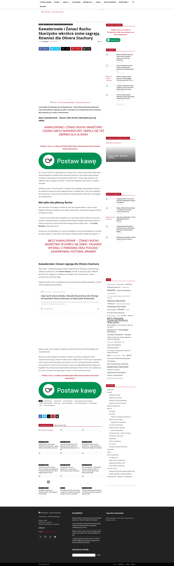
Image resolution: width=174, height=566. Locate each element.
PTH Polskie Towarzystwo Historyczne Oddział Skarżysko (118, 351)
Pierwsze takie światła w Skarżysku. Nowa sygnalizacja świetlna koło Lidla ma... (125, 96)
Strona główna (42, 22)
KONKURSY (110, 389)
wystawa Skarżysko (113, 369)
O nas (114, 564)
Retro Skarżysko (116, 355)
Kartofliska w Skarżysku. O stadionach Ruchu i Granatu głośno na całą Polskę (48, 492)
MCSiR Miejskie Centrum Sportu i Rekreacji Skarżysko (120, 326)
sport (40, 405)
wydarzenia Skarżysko (118, 367)
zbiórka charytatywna (49, 405)
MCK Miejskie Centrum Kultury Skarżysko (117, 320)
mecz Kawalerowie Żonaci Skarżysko (83, 401)
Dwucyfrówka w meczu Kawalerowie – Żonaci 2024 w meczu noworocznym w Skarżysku (69, 469)
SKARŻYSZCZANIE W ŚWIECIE (118, 403)
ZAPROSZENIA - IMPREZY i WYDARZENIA (63, 24)
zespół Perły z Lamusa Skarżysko (115, 378)
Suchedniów (111, 361)
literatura (130, 315)
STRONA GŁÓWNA (45, 2)
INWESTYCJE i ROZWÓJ (116, 419)
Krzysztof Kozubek (67, 401)
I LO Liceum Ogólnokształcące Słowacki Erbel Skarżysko (118, 297)
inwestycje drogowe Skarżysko (123, 303)
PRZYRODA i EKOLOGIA (116, 436)
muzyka (128, 334)
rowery (123, 355)
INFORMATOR (87, 2)
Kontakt (127, 564)
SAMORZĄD (112, 438)
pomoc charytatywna (67, 403)
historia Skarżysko (123, 290)
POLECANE (110, 449)
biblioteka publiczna (113, 287)
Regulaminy (121, 564)
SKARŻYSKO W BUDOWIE (118, 422)
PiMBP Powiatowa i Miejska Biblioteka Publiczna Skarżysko (119, 338)
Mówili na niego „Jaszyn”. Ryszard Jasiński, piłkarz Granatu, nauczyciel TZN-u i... (125, 78)
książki (118, 315)
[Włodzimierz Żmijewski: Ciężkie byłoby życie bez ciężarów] (110, 239)
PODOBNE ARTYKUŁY (46, 425)
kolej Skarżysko (111, 310)
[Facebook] (40, 537)
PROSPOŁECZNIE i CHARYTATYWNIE (120, 433)
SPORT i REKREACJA (58, 22)
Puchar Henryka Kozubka (81, 403)
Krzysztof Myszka (111, 315)
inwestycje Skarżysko (116, 307)
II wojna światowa (111, 293)
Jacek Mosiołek (57, 401)
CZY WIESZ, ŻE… (114, 457)
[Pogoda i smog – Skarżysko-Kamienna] (120, 152)
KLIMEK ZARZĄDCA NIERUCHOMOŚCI (120, 474)
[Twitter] (55, 537)
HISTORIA (112, 414)
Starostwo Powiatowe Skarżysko (118, 358)
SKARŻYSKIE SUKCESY (115, 398)
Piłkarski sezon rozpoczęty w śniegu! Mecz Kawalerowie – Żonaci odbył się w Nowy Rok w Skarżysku (48, 446)
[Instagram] (45, 537)
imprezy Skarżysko (116, 301)
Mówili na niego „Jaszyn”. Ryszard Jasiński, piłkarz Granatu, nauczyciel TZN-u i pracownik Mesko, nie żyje (86, 533)
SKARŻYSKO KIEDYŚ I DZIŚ (117, 463)
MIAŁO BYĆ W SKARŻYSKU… (117, 460)
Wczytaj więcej (120, 104)
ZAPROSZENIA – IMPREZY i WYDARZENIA (119, 477)
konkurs (128, 309)
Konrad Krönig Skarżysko (116, 313)
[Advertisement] (102, 15)
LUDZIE (98, 2)
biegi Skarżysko (125, 287)
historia (111, 290)
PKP (123, 342)
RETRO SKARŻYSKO (110, 2)
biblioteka (128, 284)
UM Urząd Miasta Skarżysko (117, 364)
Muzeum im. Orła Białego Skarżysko (117, 331)
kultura (124, 315)
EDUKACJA (112, 411)
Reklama (133, 564)
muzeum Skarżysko (115, 334)
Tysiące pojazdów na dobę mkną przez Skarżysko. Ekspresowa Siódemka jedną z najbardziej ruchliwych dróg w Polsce (86, 525)
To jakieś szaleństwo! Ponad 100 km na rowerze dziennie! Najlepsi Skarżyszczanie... (125, 87)
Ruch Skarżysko (93, 403)
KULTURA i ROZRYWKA (116, 425)
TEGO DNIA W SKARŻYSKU (117, 466)
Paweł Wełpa (45, 41)
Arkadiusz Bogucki (111, 284)
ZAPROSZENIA (123, 2)
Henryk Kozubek (48, 401)
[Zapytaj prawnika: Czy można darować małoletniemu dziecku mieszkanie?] (110, 201)
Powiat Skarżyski (113, 348)
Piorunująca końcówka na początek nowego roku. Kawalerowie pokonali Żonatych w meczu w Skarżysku (70, 492)
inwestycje (111, 304)
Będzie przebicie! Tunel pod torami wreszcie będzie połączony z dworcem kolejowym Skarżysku (87, 519)
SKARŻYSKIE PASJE (114, 395)
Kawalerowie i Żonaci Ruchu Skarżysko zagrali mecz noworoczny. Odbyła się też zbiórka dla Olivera (73, 130)
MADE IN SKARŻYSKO (113, 406)
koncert (121, 309)
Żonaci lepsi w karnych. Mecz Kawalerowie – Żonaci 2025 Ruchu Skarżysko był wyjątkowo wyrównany (92, 446)
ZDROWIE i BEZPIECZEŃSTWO (118, 447)
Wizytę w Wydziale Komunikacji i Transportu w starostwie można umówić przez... (126, 209)
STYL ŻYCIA (112, 444)
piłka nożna (57, 403)
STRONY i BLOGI (112, 468)
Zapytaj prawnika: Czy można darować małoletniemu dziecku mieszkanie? (126, 200)
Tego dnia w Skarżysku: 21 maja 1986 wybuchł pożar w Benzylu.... (126, 218)
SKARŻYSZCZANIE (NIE (116, 400)
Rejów (109, 355)
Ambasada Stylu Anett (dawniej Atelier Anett (122, 471)
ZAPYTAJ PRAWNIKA (117, 430)
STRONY (56, 2)
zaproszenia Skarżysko (116, 372)
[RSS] (50, 537)
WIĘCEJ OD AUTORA (60, 425)
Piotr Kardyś (110, 342)
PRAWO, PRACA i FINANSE (117, 428)
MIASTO (65, 2)
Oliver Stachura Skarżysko (45, 403)
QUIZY (109, 452)
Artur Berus (120, 284)
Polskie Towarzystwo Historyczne (121, 417)
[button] (133, 2)
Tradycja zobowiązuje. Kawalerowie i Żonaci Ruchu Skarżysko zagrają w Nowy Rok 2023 (92, 492)
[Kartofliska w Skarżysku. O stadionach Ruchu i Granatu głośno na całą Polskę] (48, 482)
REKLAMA (43, 6)
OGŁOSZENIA (76, 2)
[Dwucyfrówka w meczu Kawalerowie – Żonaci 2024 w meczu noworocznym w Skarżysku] (70, 459)
